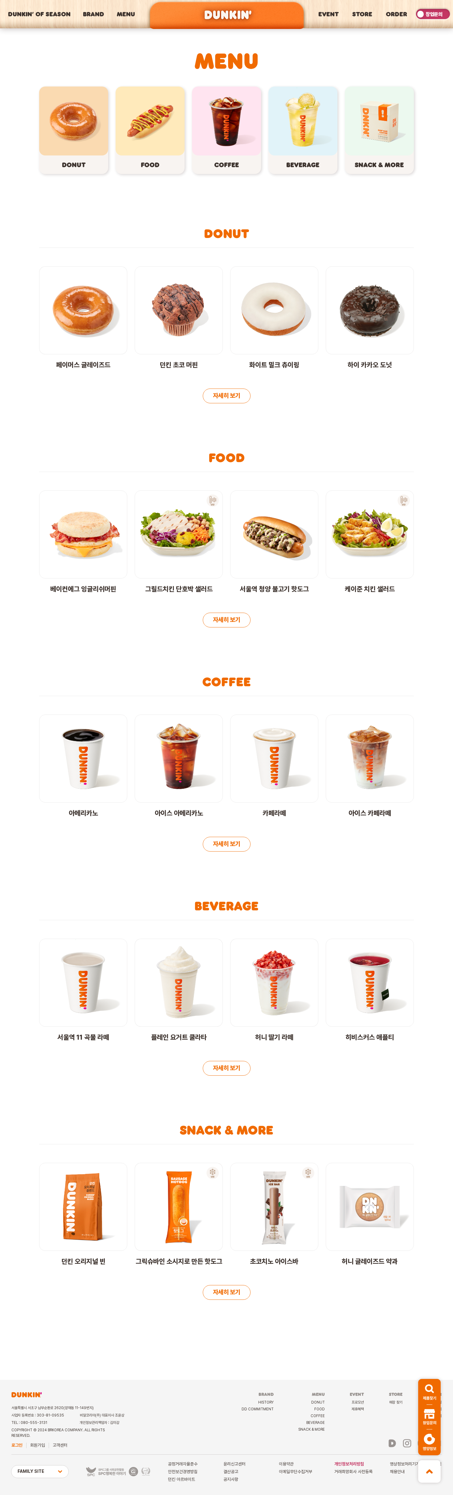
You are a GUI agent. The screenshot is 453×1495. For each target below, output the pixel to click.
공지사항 (230, 1479)
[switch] (433, 14)
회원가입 (37, 1445)
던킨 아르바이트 (181, 1479)
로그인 (16, 1445)
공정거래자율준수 (183, 1463)
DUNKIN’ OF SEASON (39, 14)
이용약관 (286, 1463)
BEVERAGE (315, 1422)
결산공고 (230, 1471)
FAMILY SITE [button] (31, 1471)
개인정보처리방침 (349, 1463)
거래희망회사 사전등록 (353, 1471)
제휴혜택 (358, 1409)
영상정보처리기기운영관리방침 (416, 1463)
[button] (429, 1392)
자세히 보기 (226, 395)
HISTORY (266, 1402)
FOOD (319, 1409)
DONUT (318, 1402)
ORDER (396, 14)
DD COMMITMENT (258, 1409)
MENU (126, 14)
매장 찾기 (395, 1402)
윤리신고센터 (234, 1463)
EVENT (328, 14)
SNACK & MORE (311, 1429)
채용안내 (397, 1471)
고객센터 (60, 1445)
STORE (362, 14)
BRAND (93, 14)
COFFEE (318, 1416)
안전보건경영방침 (183, 1471)
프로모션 (358, 1402)
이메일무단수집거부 (295, 1471)
